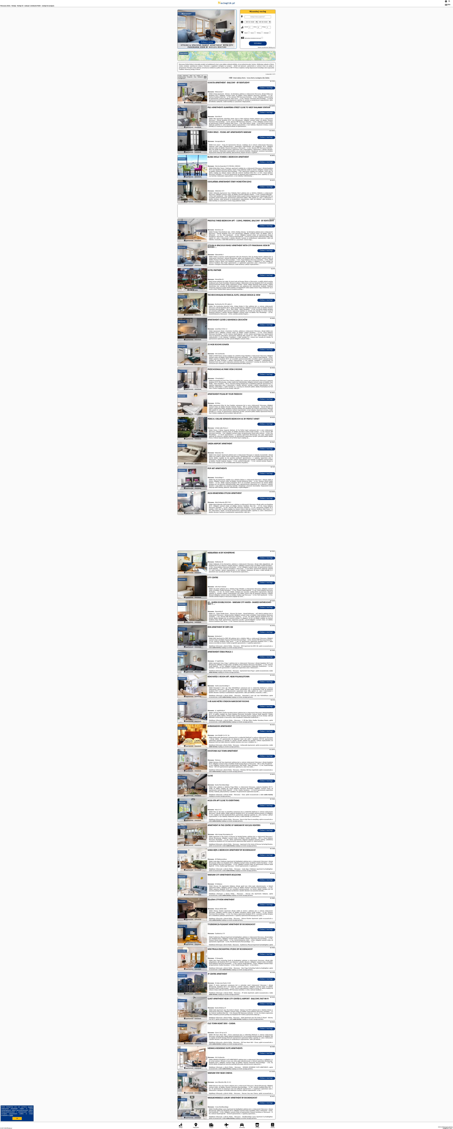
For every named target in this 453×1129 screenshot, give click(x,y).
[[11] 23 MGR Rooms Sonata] (192, 354)
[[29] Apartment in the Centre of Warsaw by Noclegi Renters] (192, 835)
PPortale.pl (9, 1128)
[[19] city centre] (192, 587)
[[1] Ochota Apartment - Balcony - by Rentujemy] (192, 92)
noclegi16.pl (226, 3)
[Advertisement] (226, 533)
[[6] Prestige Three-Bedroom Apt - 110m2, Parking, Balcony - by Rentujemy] (192, 230)
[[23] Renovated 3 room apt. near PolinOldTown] (192, 686)
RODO (11, 1115)
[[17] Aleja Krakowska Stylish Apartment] (192, 503)
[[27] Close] (192, 785)
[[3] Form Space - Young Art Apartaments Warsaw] (192, 142)
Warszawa (181, 84)
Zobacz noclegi (266, 88)
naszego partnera (238, 647)
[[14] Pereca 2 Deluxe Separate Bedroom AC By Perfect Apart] (192, 429)
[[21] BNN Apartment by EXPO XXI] (192, 637)
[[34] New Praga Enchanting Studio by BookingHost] (192, 959)
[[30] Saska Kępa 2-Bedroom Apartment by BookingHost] (192, 860)
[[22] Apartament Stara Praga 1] (192, 662)
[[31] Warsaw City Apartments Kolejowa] (192, 884)
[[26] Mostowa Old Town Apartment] (192, 761)
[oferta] (184, 102)
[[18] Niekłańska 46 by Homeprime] (192, 562)
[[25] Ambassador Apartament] (192, 736)
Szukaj (258, 43)
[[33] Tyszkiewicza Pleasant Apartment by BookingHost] (192, 934)
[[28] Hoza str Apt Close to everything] (192, 810)
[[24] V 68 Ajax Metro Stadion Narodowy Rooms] (192, 711)
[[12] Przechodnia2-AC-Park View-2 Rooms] (192, 379)
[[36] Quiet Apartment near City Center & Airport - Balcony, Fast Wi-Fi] (192, 1008)
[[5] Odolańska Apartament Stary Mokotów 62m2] (192, 191)
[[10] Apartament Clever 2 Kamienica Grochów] (192, 329)
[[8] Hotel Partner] (192, 280)
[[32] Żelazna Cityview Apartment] (192, 909)
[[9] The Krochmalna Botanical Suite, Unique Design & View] (192, 305)
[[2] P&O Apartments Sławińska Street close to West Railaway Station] (192, 117)
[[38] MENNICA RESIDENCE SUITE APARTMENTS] (192, 1058)
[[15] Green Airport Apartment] (192, 453)
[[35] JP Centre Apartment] (192, 984)
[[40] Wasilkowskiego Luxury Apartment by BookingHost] (192, 1107)
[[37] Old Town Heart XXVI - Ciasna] (192, 1033)
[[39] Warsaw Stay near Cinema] (192, 1083)
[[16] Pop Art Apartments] (192, 478)
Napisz (450, 1128)
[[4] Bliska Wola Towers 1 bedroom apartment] (192, 167)
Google (30, 1107)
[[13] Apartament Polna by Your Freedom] (192, 404)
